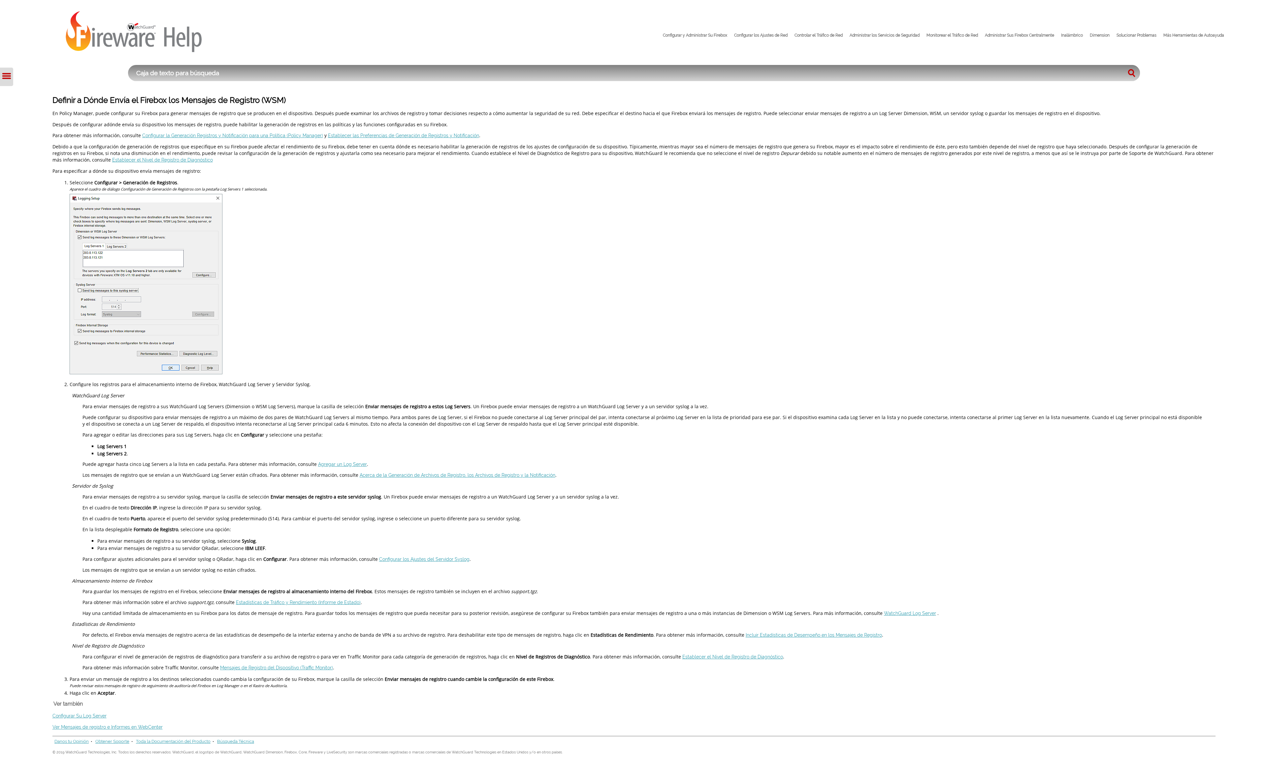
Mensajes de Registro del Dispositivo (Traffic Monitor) (276, 667)
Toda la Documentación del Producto (173, 741)
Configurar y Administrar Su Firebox (695, 35)
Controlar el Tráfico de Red (819, 35)
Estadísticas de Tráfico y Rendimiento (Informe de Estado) (298, 602)
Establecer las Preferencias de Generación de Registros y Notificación (403, 135)
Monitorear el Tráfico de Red (952, 35)
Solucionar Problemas (1136, 35)
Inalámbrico (1072, 35)
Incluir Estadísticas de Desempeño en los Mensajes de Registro (814, 635)
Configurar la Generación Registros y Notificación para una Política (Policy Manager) (232, 135)
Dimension (1100, 35)
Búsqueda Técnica (235, 741)
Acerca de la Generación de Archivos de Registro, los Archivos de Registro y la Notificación (457, 475)
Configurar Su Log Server (79, 715)
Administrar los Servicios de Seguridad (885, 35)
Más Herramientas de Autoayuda (1193, 35)
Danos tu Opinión (71, 741)
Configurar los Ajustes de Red (761, 35)
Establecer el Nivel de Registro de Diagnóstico (162, 160)
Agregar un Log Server (342, 464)
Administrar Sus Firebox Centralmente (1019, 35)
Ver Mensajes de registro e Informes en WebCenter (107, 727)
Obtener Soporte (112, 741)
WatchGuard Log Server (910, 613)
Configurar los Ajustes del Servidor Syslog (424, 559)
